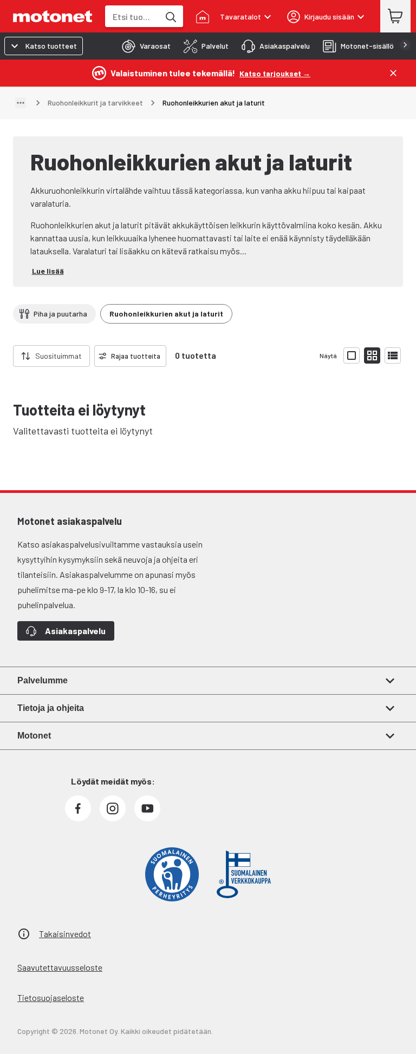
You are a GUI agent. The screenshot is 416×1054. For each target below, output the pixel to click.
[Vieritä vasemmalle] (6, 356)
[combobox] (132, 16)
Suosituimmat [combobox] (58, 355)
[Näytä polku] (20, 102)
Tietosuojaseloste (50, 997)
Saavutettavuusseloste (59, 967)
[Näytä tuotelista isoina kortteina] (351, 355)
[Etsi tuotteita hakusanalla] (170, 16)
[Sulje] (393, 73)
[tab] (143, 46)
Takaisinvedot (65, 933)
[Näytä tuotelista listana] (393, 355)
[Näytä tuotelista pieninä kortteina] (372, 355)
